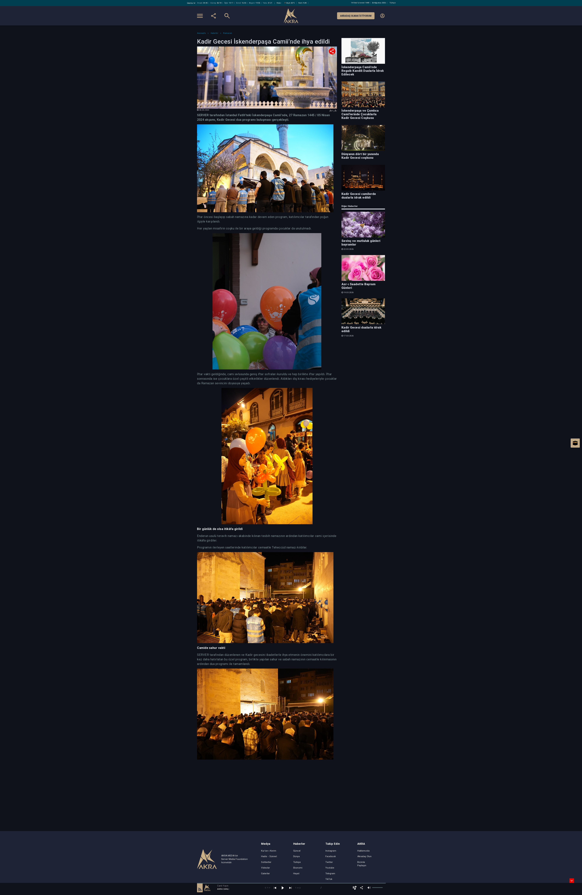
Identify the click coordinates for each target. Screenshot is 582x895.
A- (335, 110)
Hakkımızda (363, 850)
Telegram (330, 873)
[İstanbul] (191, 3)
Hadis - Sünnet (269, 856)
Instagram (330, 850)
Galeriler (265, 873)
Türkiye (297, 862)
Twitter (329, 862)
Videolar (265, 867)
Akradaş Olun (364, 856)
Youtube (329, 867)
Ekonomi (298, 867)
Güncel (297, 850)
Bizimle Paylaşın (361, 864)
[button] (200, 887)
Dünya (296, 856)
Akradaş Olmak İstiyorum (355, 15)
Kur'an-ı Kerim (268, 850)
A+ (331, 110)
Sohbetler (266, 862)
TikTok (328, 879)
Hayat (296, 873)
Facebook (330, 856)
